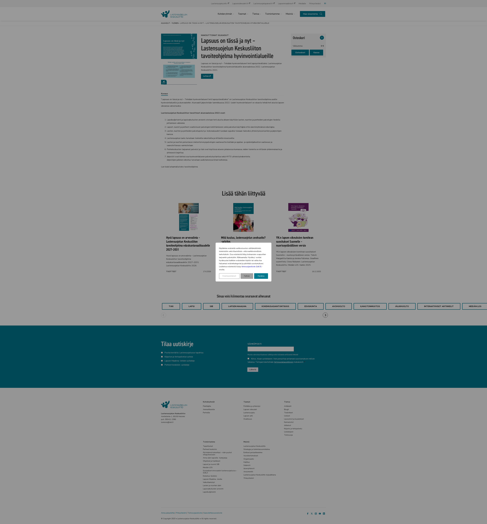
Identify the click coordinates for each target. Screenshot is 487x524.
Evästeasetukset (229, 276)
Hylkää (247, 276)
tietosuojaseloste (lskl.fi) (251, 266)
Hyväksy (261, 276)
